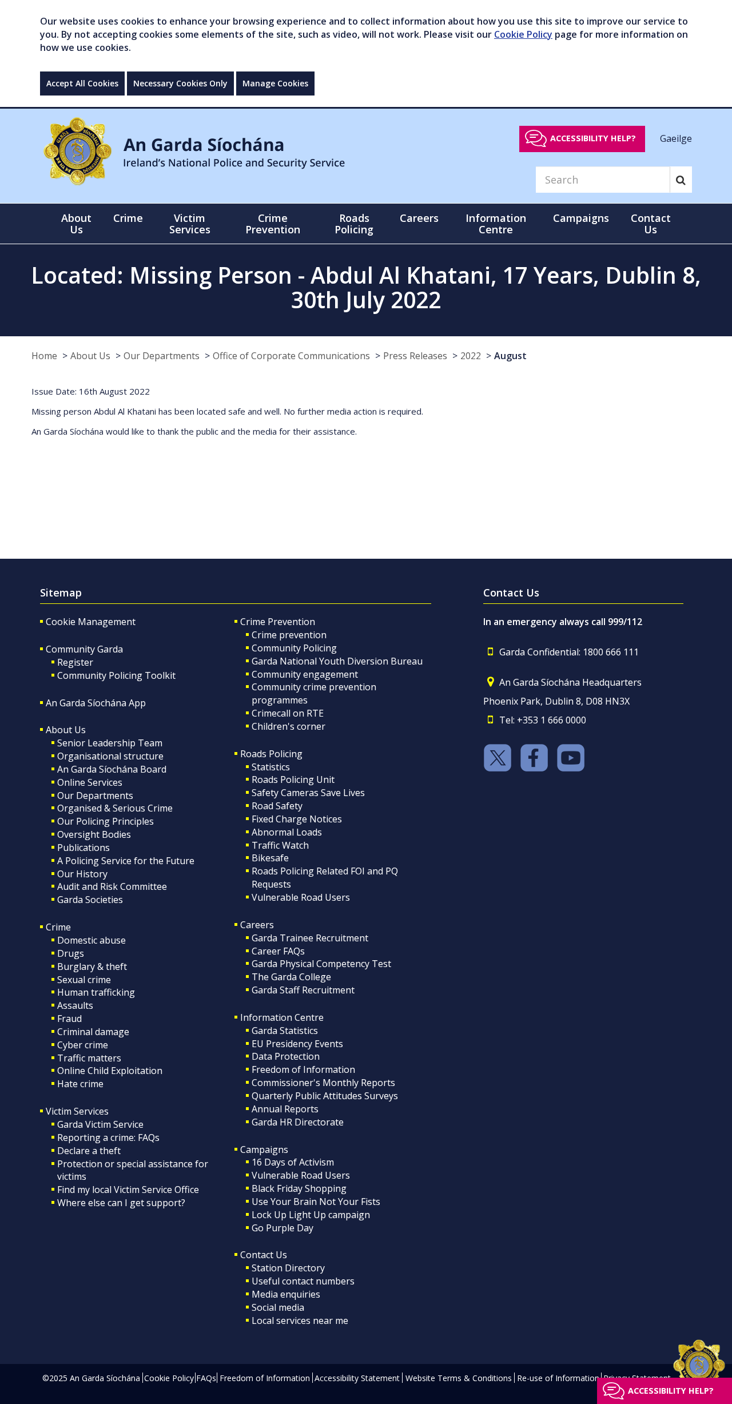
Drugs (70, 953)
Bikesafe (270, 858)
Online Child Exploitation (109, 1070)
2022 (470, 355)
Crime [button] (128, 218)
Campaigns (264, 1149)
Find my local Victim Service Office (128, 1189)
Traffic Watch (280, 845)
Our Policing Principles (105, 821)
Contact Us (263, 1254)
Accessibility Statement (357, 1378)
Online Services (89, 782)
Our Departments (162, 355)
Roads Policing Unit (293, 779)
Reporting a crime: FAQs (108, 1137)
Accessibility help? (593, 138)
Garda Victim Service (100, 1124)
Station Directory (288, 1268)
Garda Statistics (285, 1030)
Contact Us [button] (651, 223)
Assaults (75, 1005)
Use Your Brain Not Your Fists (316, 1201)
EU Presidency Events (297, 1043)
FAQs (206, 1378)
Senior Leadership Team (109, 743)
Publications (83, 847)
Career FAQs (278, 951)
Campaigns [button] (581, 218)
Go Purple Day (282, 1228)
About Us (90, 355)
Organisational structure (110, 756)
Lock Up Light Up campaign (311, 1214)
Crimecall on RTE (288, 713)
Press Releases (415, 355)
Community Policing (294, 648)
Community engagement (305, 674)
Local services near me (300, 1320)
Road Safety (277, 806)
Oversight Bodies (94, 834)
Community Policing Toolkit (116, 675)
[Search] (681, 179)
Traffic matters (89, 1058)
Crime (58, 927)
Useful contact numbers (303, 1281)
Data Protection (286, 1056)
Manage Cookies (275, 83)
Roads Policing (271, 753)
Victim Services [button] (189, 223)
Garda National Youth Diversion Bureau (337, 661)
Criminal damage (93, 1031)
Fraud (69, 1018)
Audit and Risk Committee (112, 886)
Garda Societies (90, 899)
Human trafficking (96, 992)
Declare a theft (89, 1150)
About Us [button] (76, 223)
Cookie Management (91, 621)
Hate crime (80, 1083)
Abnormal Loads (287, 832)
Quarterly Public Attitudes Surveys (325, 1095)
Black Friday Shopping (299, 1188)
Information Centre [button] (496, 223)
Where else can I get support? (121, 1202)
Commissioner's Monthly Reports (323, 1082)
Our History (82, 874)
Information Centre (282, 1017)
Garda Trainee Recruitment (310, 938)
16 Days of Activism (293, 1162)
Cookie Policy (523, 34)
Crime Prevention (277, 621)
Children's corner (288, 726)
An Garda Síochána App (96, 703)
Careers (257, 924)
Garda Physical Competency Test (321, 963)
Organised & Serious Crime (115, 808)
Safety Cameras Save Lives (308, 792)
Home (44, 355)
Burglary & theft (92, 966)
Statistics (271, 767)
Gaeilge (676, 138)
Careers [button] (419, 218)
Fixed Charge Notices (297, 819)
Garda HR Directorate (298, 1122)
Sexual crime (84, 979)
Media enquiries (286, 1294)
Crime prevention (289, 635)
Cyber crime (82, 1045)
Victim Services (77, 1111)
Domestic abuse (91, 940)
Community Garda (84, 649)
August (510, 355)
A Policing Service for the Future (125, 860)
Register (75, 662)
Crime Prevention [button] (272, 223)
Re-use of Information (558, 1378)
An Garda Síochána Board (111, 769)
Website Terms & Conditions (458, 1378)
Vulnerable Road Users (301, 897)
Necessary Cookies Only (180, 83)
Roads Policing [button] (354, 223)
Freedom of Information (303, 1069)
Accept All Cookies (82, 83)
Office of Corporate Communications (291, 355)
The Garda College (291, 977)
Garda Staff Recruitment (303, 990)
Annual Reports (285, 1109)
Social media (278, 1307)
